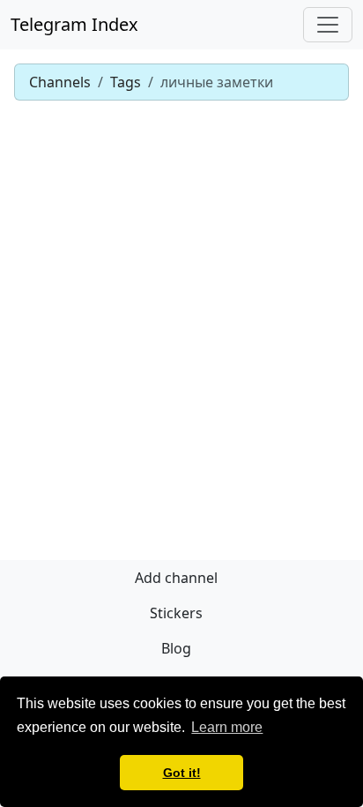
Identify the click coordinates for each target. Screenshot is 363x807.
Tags (125, 82)
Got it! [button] (182, 773)
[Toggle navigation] (327, 24)
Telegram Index (74, 24)
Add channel (176, 577)
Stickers (176, 613)
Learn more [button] (227, 727)
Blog (176, 648)
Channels (60, 82)
